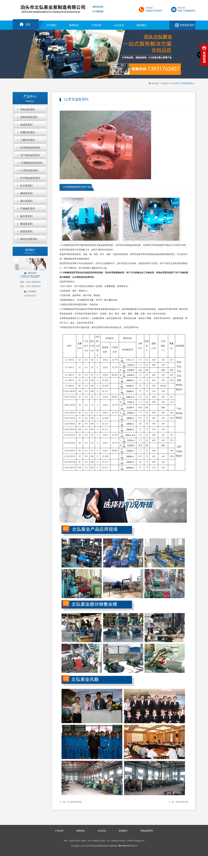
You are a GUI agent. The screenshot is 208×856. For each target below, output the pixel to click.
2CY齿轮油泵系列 (30, 155)
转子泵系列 (26, 185)
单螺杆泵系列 (27, 132)
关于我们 (51, 25)
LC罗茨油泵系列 (186, 83)
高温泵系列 (26, 231)
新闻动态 (74, 25)
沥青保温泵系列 (28, 117)
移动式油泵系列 (28, 239)
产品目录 (96, 25)
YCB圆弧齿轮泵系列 (31, 163)
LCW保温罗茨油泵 (74, 802)
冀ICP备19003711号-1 (127, 846)
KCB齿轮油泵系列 (30, 147)
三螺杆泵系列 (27, 140)
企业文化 (119, 25)
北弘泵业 (164, 83)
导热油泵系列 (187, 25)
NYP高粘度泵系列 (30, 178)
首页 (28, 24)
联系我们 (141, 25)
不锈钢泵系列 (27, 208)
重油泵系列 (26, 223)
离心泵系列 (26, 201)
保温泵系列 (26, 124)
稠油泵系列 (26, 193)
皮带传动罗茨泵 (182, 802)
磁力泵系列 (26, 216)
